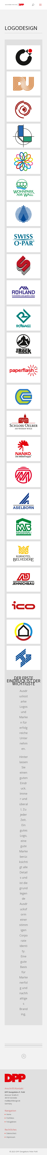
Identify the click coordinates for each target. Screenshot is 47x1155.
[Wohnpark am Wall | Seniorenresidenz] (23, 199)
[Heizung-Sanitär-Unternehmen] (23, 225)
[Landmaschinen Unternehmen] (23, 408)
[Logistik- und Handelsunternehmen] (23, 617)
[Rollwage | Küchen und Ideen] (23, 330)
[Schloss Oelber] (23, 434)
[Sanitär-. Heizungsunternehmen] (23, 643)
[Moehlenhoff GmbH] (23, 486)
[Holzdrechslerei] (23, 121)
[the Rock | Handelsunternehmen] (23, 356)
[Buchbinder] (23, 147)
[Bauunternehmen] (23, 591)
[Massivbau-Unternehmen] (23, 539)
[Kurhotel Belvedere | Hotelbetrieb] (23, 565)
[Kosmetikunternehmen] (23, 251)
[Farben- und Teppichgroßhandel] (23, 95)
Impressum (10, 1137)
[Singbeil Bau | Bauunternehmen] (23, 278)
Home (8, 1114)
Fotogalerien (11, 1122)
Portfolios (10, 1118)
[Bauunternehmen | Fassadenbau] (23, 669)
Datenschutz (11, 1133)
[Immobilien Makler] (23, 304)
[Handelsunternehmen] (23, 512)
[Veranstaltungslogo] (23, 173)
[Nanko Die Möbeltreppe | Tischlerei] (23, 460)
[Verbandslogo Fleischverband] (23, 69)
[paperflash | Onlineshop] (23, 382)
